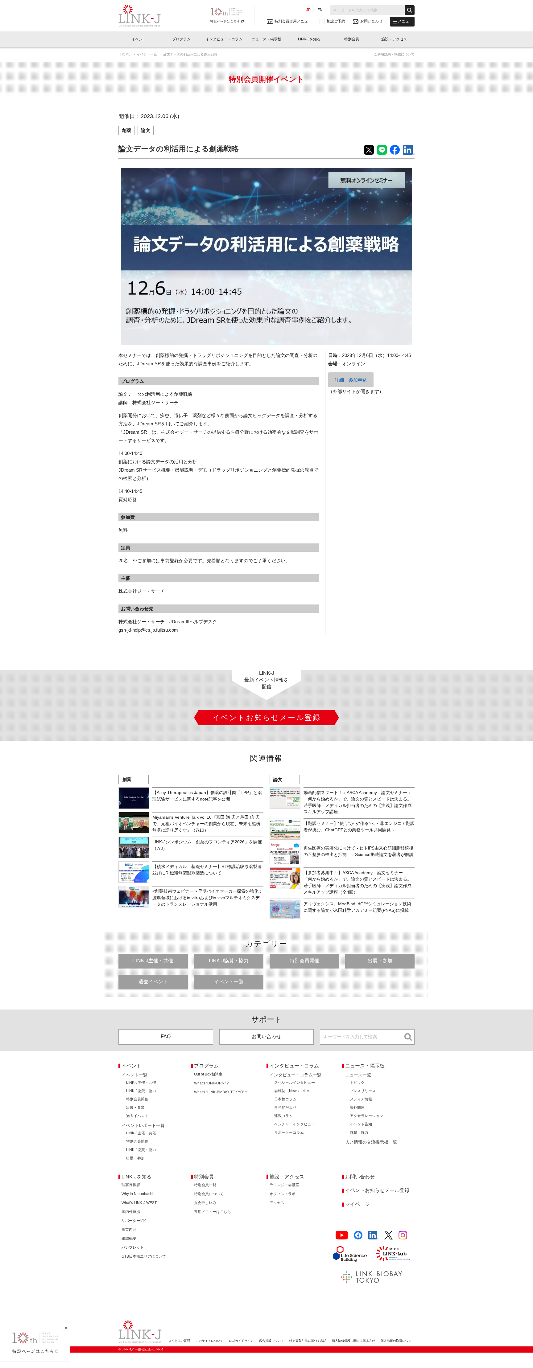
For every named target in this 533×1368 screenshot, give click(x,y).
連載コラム (283, 1116)
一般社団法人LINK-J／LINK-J (144, 16)
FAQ (166, 1036)
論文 (145, 130)
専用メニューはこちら (212, 1212)
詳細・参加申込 (351, 380)
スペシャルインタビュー (294, 1082)
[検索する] (410, 10)
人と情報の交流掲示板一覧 (371, 1142)
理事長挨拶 (131, 1185)
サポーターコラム (289, 1132)
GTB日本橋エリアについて (144, 1256)
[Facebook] (358, 1235)
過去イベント (153, 981)
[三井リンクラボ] (393, 1253)
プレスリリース (363, 1091)
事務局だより (285, 1107)
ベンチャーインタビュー (294, 1124)
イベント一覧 (147, 54)
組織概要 (129, 1238)
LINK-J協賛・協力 (229, 960)
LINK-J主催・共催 (153, 960)
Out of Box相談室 (208, 1074)
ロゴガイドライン (241, 1340)
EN (320, 10)
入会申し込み (205, 1203)
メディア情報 (361, 1099)
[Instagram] (403, 1235)
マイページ (357, 1204)
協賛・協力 (359, 1132)
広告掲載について (271, 1340)
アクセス (277, 1203)
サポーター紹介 (134, 1221)
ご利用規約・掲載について (394, 54)
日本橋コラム (285, 1099)
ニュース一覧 (358, 1074)
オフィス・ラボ (282, 1194)
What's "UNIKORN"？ (211, 1083)
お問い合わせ (266, 1036)
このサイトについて (209, 1340)
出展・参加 (380, 960)
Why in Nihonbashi (137, 1194)
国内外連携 (131, 1212)
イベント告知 (361, 1124)
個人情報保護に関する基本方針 (353, 1340)
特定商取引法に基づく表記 (307, 1340)
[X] (388, 1235)
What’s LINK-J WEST (139, 1203)
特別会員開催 (304, 960)
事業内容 (129, 1229)
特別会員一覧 (205, 1185)
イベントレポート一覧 (143, 1125)
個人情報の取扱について (398, 1340)
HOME (125, 54)
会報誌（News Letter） (293, 1091)
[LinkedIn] (373, 1235)
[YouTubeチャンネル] (342, 1235)
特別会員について (209, 1194)
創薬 (126, 130)
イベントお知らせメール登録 (377, 1190)
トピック (357, 1082)
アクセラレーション (366, 1116)
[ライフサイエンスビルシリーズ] (350, 1254)
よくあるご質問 (179, 1340)
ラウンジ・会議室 (284, 1185)
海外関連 (357, 1107)
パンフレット (133, 1247)
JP (308, 10)
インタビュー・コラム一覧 (295, 1074)
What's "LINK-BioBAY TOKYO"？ (221, 1092)
